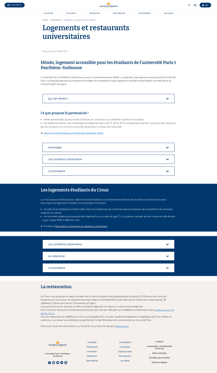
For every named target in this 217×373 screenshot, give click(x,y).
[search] (195, 5)
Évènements (92, 347)
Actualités (92, 342)
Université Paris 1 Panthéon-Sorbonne (58, 355)
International (119, 13)
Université (48, 13)
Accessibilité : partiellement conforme (159, 347)
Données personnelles (159, 358)
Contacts (159, 342)
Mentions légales (159, 362)
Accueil (45, 20)
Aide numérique (159, 353)
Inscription (168, 13)
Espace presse (125, 351)
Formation (71, 13)
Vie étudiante (144, 13)
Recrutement (125, 356)
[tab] (108, 98)
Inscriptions (125, 347)
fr (189, 5)
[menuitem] (48, 13)
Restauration (122, 326)
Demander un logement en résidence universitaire (81, 226)
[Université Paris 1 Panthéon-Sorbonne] (108, 5)
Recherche (94, 13)
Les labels (125, 361)
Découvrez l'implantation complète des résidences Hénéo (73, 133)
